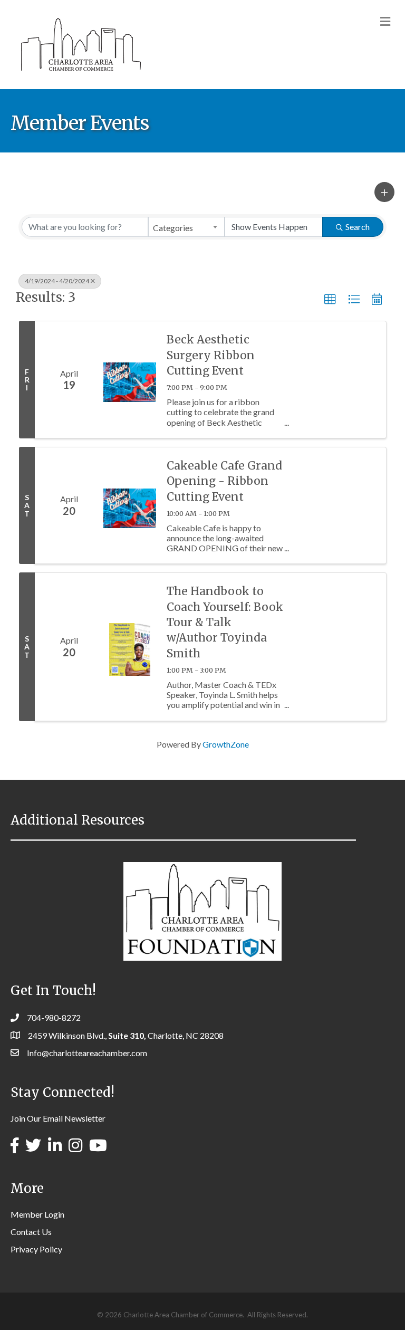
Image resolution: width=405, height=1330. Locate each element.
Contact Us (31, 1232)
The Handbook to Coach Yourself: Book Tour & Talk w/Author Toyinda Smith (225, 622)
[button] (384, 192)
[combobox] (186, 227)
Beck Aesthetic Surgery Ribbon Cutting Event (211, 355)
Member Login (37, 1214)
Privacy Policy (36, 1249)
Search (357, 227)
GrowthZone (225, 744)
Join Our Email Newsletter (58, 1118)
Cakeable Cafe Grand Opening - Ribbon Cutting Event (224, 481)
